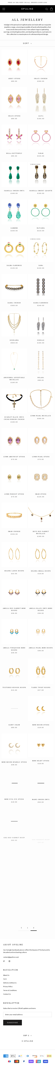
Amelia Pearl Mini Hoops (41, 648)
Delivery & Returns (10, 983)
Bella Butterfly (14, 153)
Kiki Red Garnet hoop (14, 837)
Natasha (41, 228)
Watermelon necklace (41, 875)
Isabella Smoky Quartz (40, 191)
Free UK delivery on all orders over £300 (27, 2)
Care (5, 979)
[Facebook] (4, 961)
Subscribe (12, 1022)
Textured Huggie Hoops (14, 687)
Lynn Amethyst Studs (14, 457)
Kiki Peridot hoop (41, 837)
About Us (6, 975)
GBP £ (26, 1035)
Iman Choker (14, 531)
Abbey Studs (14, 78)
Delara (41, 377)
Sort (26, 43)
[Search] (47, 9)
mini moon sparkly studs (14, 762)
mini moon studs (40, 725)
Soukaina (14, 340)
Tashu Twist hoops (40, 687)
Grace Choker (41, 78)
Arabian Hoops (14, 874)
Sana (41, 265)
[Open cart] (51, 9)
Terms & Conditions (10, 990)
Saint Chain (14, 725)
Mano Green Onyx (41, 799)
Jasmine (14, 228)
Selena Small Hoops (41, 571)
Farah (41, 153)
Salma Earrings (14, 265)
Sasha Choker (14, 303)
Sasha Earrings (40, 303)
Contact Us (7, 994)
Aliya (40, 116)
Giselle (40, 340)
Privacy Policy (8, 986)
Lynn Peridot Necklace (14, 913)
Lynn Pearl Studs (41, 457)
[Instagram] (9, 961)
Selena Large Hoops (14, 571)
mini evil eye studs (14, 799)
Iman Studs (40, 494)
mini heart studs (40, 761)
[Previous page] (21, 928)
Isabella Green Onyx (14, 191)
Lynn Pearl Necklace (40, 416)
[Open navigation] (3, 9)
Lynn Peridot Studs (14, 494)
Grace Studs (14, 116)
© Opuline (27, 1041)
